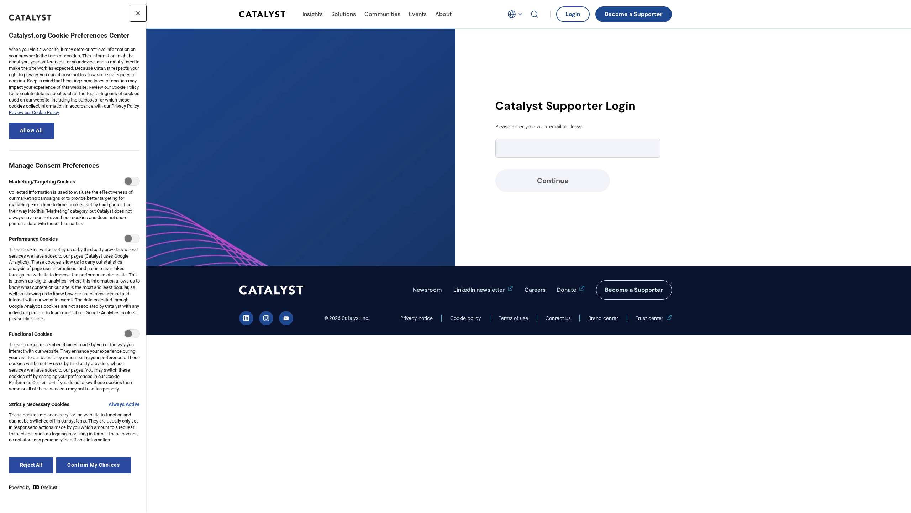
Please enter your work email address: (539, 126)
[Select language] (515, 14)
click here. (33, 318)
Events (418, 14)
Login (572, 14)
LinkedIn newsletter (479, 290)
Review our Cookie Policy (34, 112)
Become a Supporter (634, 14)
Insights (312, 14)
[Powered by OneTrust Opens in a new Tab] (36, 488)
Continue (553, 180)
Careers (535, 290)
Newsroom (427, 290)
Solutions (343, 14)
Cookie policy (465, 318)
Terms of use (513, 318)
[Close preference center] (138, 13)
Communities (382, 14)
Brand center (603, 318)
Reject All (31, 465)
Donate (566, 290)
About (443, 14)
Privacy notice (416, 318)
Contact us (558, 318)
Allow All (31, 131)
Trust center (649, 318)
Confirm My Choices (93, 465)
